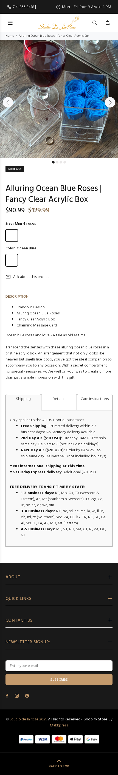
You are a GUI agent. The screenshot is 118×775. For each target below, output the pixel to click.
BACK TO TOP (59, 766)
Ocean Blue (11, 260)
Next (110, 102)
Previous (8, 102)
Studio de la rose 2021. (28, 719)
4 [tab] (64, 162)
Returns (59, 399)
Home (9, 36)
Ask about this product (32, 277)
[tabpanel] (59, 99)
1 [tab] (53, 162)
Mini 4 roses (11, 235)
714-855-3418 (24, 7)
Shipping (23, 399)
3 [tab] (61, 162)
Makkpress (59, 725)
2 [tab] (57, 162)
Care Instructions (95, 399)
